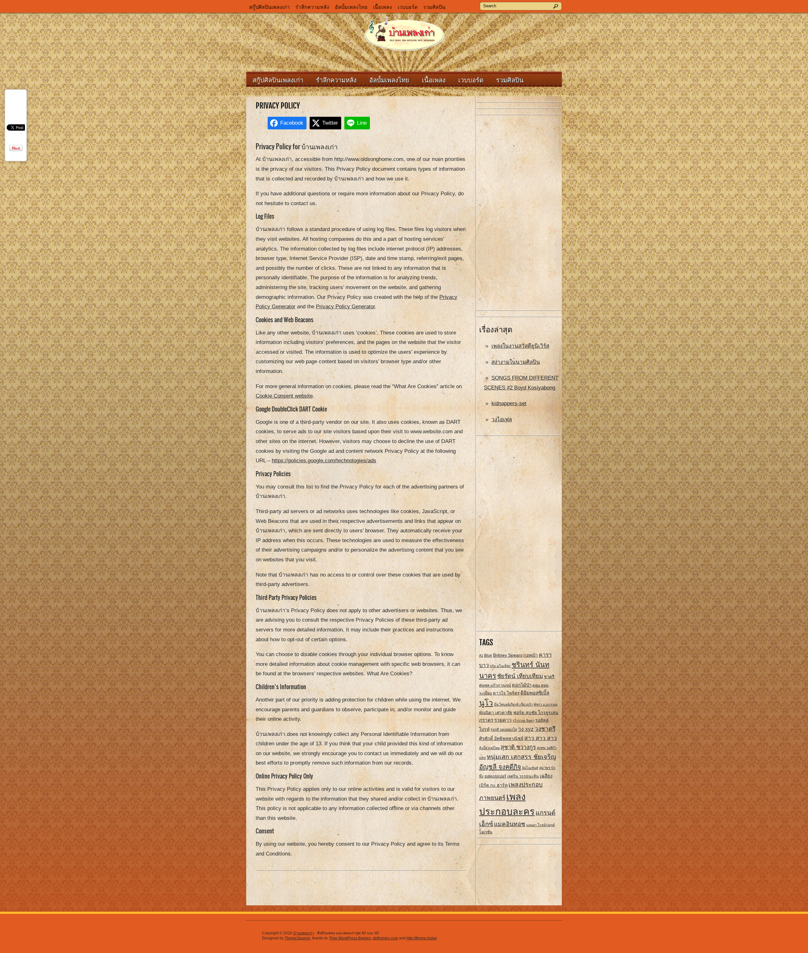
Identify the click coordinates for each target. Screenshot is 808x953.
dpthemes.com (385, 938)
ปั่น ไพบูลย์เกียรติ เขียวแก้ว (513, 704)
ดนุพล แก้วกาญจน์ (495, 685)
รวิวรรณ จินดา (523, 720)
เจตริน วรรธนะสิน (523, 776)
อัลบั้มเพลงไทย (351, 7)
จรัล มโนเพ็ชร (500, 666)
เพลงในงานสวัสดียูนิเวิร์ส (520, 346)
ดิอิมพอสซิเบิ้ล (534, 693)
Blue (488, 655)
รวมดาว (503, 720)
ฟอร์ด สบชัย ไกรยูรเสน (535, 712)
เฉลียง (546, 775)
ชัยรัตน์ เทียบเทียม (520, 676)
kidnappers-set (508, 403)
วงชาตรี (545, 728)
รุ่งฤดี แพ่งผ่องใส (503, 729)
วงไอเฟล (501, 420)
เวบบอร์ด (408, 7)
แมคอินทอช (509, 824)
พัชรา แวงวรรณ (545, 704)
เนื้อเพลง (382, 7)
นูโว (486, 703)
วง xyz (526, 729)
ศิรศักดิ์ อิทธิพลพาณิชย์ (501, 738)
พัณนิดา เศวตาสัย (495, 712)
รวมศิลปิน (434, 7)
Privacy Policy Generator (345, 307)
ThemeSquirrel (297, 938)
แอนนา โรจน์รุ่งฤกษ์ (540, 825)
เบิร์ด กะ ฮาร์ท (493, 785)
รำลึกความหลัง (312, 7)
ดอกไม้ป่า (522, 685)
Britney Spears (507, 655)
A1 (481, 655)
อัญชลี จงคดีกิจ (500, 766)
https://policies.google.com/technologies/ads (324, 461)
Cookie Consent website (284, 396)
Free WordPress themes (350, 938)
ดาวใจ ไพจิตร (506, 693)
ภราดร (486, 720)
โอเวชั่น (485, 832)
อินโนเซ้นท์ (530, 768)
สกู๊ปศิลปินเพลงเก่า (269, 7)
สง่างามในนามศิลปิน (515, 362)
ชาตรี (549, 676)
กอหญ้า (530, 655)
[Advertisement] (519, 213)
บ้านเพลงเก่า (303, 933)
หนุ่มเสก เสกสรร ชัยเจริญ (521, 756)
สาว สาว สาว (540, 738)
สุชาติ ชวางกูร (518, 747)
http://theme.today (422, 938)
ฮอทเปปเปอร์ (495, 776)
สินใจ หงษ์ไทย (489, 748)
